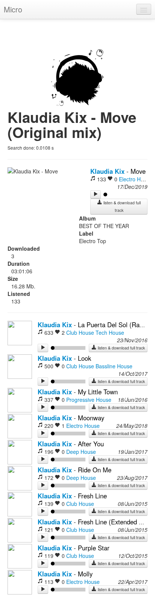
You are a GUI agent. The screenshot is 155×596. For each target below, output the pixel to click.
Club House (80, 332)
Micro (13, 9)
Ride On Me (94, 469)
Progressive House (88, 399)
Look (84, 358)
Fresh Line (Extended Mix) (114, 521)
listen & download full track (121, 206)
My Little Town (98, 391)
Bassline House (114, 366)
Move (138, 171)
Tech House (110, 332)
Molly (85, 573)
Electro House (135, 179)
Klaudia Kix (107, 171)
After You (91, 443)
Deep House (81, 451)
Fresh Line (92, 495)
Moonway (91, 417)
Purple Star (93, 547)
